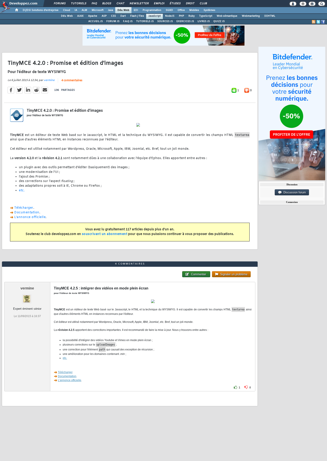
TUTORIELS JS (145, 21)
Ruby (191, 16)
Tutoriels (78, 3)
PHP (181, 16)
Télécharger (23, 208)
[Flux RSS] (313, 22)
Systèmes (209, 10)
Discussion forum (294, 192)
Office (181, 10)
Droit (190, 3)
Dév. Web (123, 10)
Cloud (66, 10)
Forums (59, 3)
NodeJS (169, 16)
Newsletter (139, 3)
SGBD (169, 10)
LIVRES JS (204, 21)
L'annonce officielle (30, 217)
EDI (136, 10)
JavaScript (154, 16)
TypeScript (205, 16)
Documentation (26, 212)
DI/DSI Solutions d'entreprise (41, 10)
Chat (120, 3)
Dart (123, 16)
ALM (84, 10)
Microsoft (97, 10)
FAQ (94, 3)
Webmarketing (251, 16)
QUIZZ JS (219, 21)
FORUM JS (112, 21)
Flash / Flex (137, 16)
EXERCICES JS (185, 21)
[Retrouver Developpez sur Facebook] (323, 22)
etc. (22, 190)
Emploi (159, 3)
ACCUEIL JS (95, 21)
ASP (104, 16)
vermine (49, 80)
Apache (92, 16)
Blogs (106, 3)
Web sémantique (227, 16)
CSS (113, 16)
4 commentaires (71, 80)
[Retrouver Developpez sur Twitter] (318, 22)
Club (203, 3)
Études (175, 3)
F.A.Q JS (128, 21)
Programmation (152, 10)
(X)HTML (269, 16)
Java (110, 10)
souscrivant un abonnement (104, 234)
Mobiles (194, 10)
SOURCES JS (165, 21)
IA (76, 10)
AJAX (80, 16)
